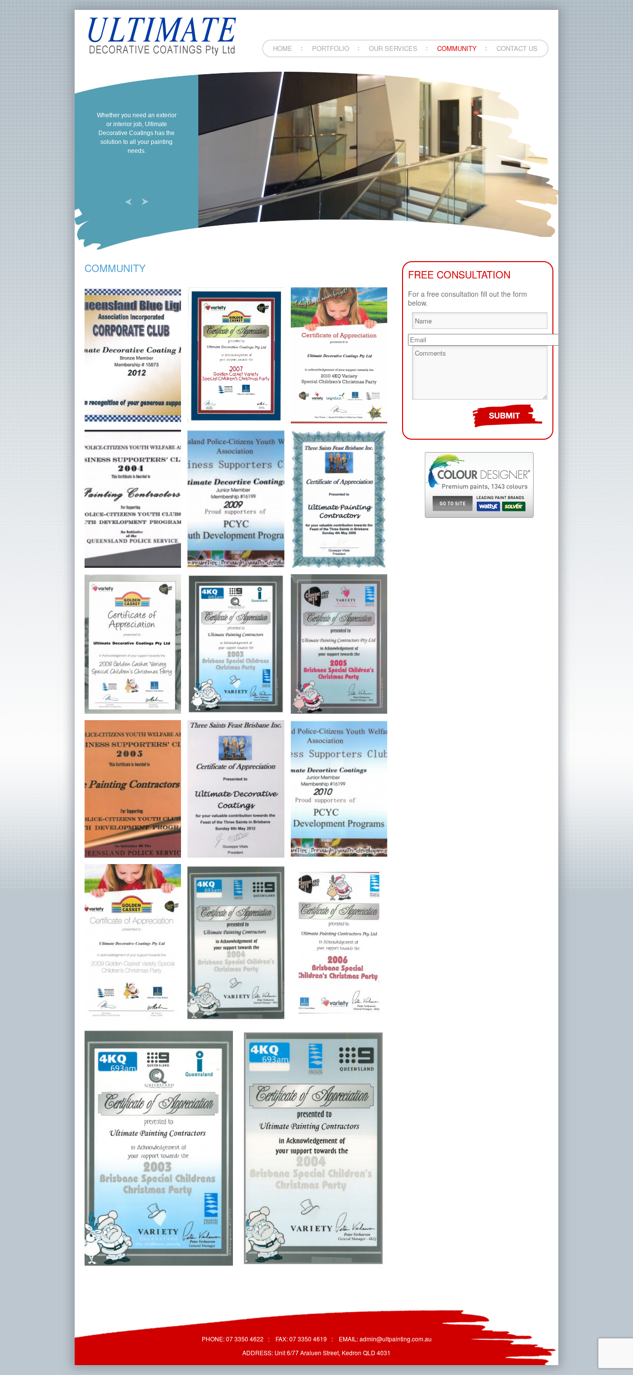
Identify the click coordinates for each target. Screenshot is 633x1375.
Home (282, 48)
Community (457, 48)
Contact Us (517, 48)
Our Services (393, 48)
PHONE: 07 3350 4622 (233, 1338)
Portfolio (330, 48)
